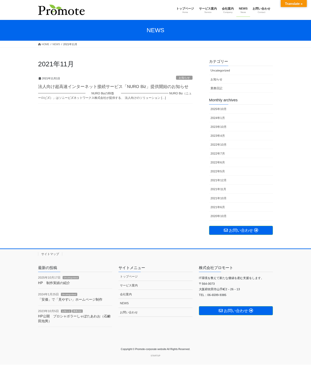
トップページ (129, 276)
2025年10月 (219, 109)
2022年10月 (219, 144)
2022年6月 (218, 162)
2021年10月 (219, 198)
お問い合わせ (129, 312)
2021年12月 (219, 180)
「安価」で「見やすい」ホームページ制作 (70, 299)
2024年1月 (218, 118)
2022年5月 (218, 171)
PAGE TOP (299, 370)
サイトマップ (50, 254)
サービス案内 (129, 285)
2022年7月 (218, 153)
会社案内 (126, 294)
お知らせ (184, 77)
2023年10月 (219, 126)
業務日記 (216, 88)
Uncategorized (220, 70)
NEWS (124, 303)
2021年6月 (218, 207)
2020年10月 (219, 216)
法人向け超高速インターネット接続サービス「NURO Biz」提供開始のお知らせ (113, 86)
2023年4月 (218, 135)
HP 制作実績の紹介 (54, 283)
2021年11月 (218, 189)
